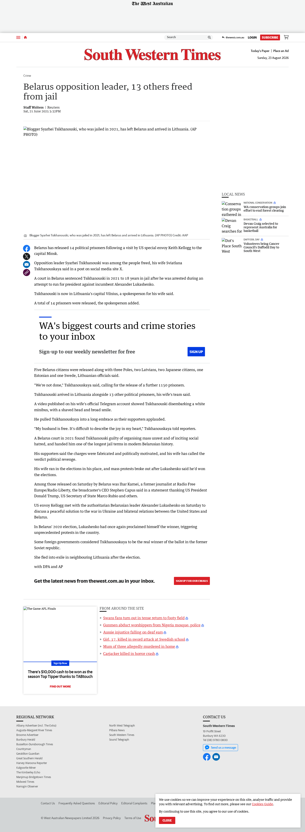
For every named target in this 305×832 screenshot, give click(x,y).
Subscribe (270, 37)
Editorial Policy (108, 803)
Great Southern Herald (29, 758)
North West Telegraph (122, 725)
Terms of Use (132, 818)
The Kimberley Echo (28, 772)
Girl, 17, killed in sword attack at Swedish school (144, 639)
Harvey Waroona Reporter (31, 763)
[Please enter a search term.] (209, 37)
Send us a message (223, 747)
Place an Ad (281, 50)
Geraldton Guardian (27, 753)
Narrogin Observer (27, 786)
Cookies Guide (262, 804)
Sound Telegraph (119, 739)
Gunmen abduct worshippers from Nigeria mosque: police (152, 625)
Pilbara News (117, 730)
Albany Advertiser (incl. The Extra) (36, 725)
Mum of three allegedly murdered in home (139, 646)
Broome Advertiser (27, 735)
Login (252, 37)
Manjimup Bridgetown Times (33, 777)
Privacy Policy (112, 818)
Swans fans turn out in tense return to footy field (144, 618)
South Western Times (121, 735)
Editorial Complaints (134, 803)
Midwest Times (25, 781)
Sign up (196, 352)
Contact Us (48, 803)
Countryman (23, 749)
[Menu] (18, 37)
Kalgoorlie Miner (26, 767)
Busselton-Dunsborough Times (34, 744)
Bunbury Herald (25, 739)
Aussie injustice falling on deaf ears (133, 632)
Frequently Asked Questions (76, 803)
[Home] (25, 37)
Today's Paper (260, 50)
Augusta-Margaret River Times (34, 730)
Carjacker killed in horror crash (129, 653)
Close (167, 820)
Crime (27, 75)
